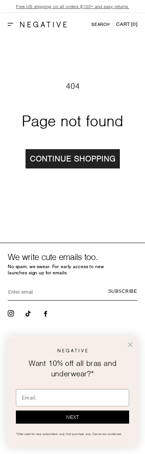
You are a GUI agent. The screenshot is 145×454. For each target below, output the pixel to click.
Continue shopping (73, 158)
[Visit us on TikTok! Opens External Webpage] (29, 313)
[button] (13, 24)
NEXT (72, 417)
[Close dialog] (130, 345)
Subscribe (122, 291)
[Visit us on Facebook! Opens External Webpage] (46, 313)
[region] (72, 7)
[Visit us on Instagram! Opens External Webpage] (11, 313)
